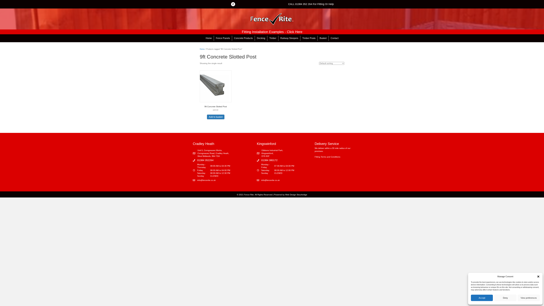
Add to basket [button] (216, 117)
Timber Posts (308, 38)
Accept (482, 298)
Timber (272, 38)
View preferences (529, 298)
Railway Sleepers (289, 38)
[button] (538, 276)
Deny (505, 298)
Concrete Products (243, 38)
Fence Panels (223, 38)
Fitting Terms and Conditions (327, 157)
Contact (334, 38)
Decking (261, 38)
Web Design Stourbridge (296, 195)
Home (209, 38)
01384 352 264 (303, 4)
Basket (323, 38)
